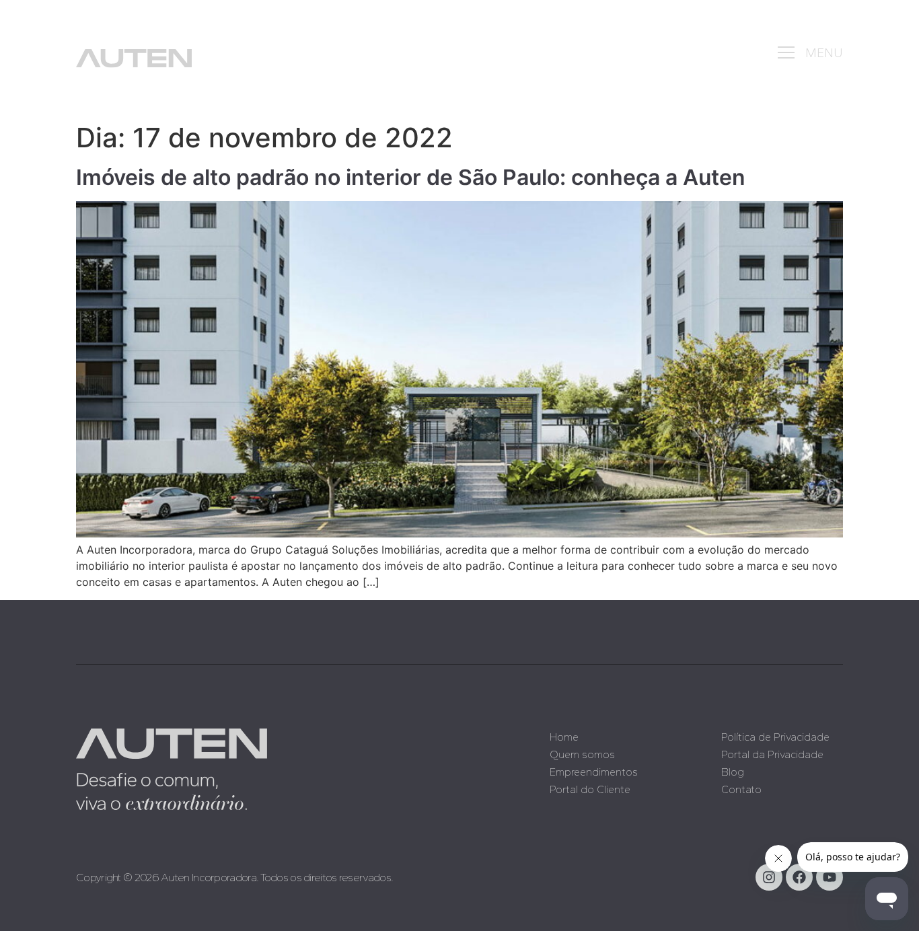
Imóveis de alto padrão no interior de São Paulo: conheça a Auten (410, 177)
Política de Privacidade (775, 737)
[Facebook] (799, 877)
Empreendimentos (594, 772)
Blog (732, 772)
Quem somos (582, 754)
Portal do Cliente (590, 789)
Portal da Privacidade (772, 754)
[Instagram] (769, 877)
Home (564, 737)
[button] (786, 53)
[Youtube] (829, 877)
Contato (741, 789)
